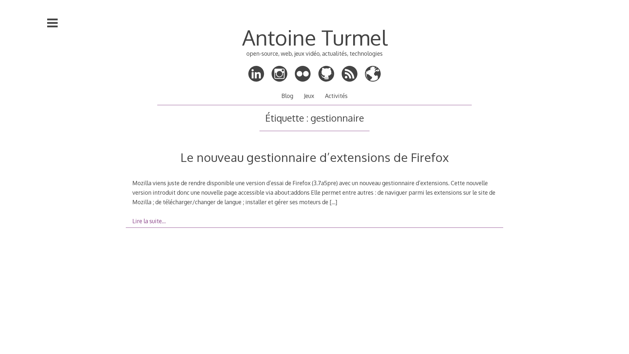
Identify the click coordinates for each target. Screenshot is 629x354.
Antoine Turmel (314, 37)
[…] (333, 202)
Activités (336, 95)
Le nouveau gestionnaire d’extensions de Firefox (315, 157)
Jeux (309, 95)
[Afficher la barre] (52, 23)
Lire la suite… (149, 221)
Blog (287, 95)
